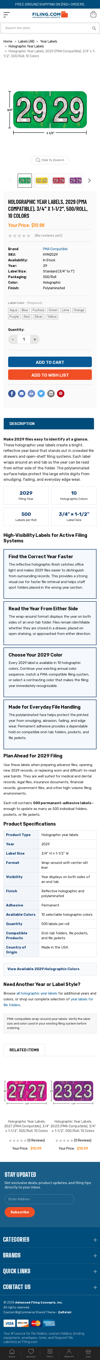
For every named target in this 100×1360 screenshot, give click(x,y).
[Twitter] (41, 393)
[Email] (21, 393)
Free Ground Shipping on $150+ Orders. (50, 4)
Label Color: (25, 303)
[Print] (31, 393)
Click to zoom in (52, 160)
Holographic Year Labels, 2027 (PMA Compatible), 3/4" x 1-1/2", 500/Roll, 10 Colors (27, 1126)
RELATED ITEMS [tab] (24, 1050)
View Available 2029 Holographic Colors (43, 969)
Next (89, 180)
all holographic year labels (37, 993)
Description (22, 423)
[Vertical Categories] (6, 14)
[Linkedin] (51, 393)
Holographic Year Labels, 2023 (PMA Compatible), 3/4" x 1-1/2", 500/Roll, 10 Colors (73, 1126)
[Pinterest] (60, 393)
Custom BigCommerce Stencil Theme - (37, 1312)
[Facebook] (12, 393)
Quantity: (16, 330)
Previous (10, 180)
